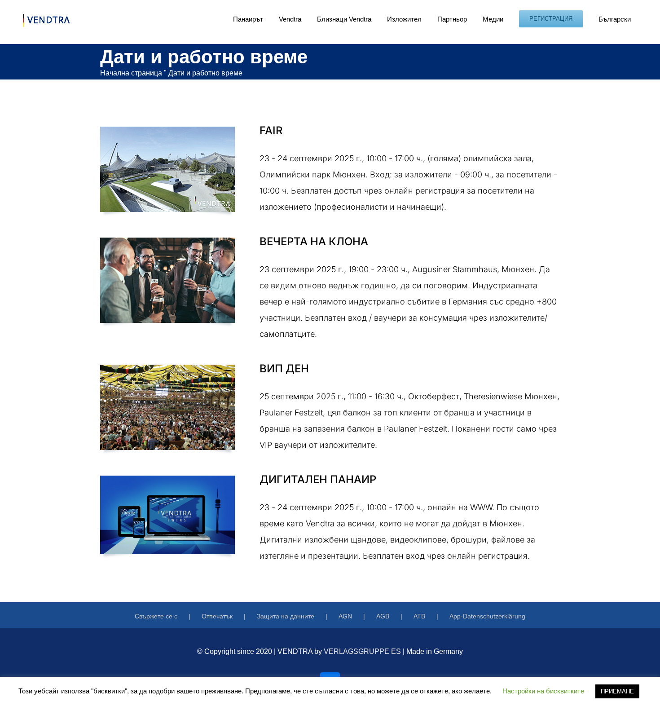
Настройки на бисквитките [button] (543, 691)
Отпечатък (217, 616)
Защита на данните (285, 616)
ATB (419, 616)
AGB (382, 616)
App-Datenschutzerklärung (487, 616)
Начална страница (131, 73)
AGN (345, 616)
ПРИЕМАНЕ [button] (617, 691)
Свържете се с (156, 616)
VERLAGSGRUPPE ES (362, 651)
